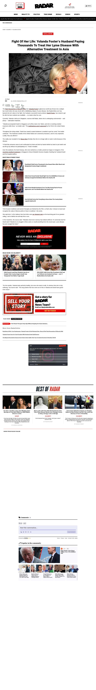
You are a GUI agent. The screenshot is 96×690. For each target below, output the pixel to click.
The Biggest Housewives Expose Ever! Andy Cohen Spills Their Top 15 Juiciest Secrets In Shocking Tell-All (29, 337)
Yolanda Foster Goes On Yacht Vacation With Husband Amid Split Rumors (21, 334)
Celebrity (8, 29)
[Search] (6, 6)
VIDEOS (67, 14)
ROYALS (58, 14)
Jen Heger (7, 99)
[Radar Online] (44, 6)
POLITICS (37, 14)
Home (4, 29)
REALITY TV (26, 14)
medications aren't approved (37, 126)
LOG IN (89, 5)
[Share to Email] (22, 105)
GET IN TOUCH (50, 311)
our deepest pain (37, 214)
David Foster (51, 113)
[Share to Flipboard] (18, 105)
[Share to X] (12, 105)
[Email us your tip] (20, 8)
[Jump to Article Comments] (3, 105)
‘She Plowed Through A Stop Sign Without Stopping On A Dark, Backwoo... (29, 323)
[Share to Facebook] (7, 105)
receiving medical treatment (11, 152)
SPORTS (77, 14)
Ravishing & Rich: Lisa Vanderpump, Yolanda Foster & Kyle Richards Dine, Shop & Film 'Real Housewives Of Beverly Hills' (33, 331)
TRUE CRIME (48, 14)
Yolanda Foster (16, 29)
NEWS (16, 14)
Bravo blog (24, 139)
